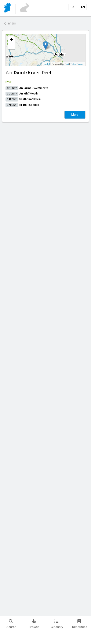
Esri (67, 64)
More (75, 115)
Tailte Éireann (77, 64)
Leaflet (46, 64)
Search (11, 627)
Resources (79, 627)
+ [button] (11, 39)
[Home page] (8, 8)
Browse (34, 627)
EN (83, 7)
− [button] (11, 46)
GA (72, 7)
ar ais (11, 23)
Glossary (57, 627)
